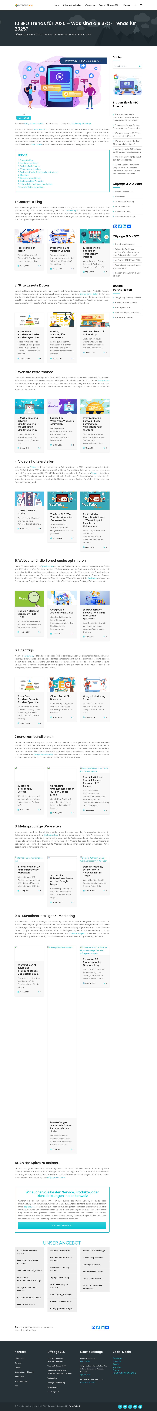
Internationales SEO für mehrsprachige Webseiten (29, 869)
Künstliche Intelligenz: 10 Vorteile (25, 788)
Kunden (126, 5)
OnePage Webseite (91, 1264)
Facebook (117, 1358)
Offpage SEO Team (56, 1177)
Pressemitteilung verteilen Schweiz (60, 249)
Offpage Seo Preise (72, 5)
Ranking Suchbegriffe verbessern (57, 334)
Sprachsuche (47, 566)
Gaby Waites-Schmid (33, 123)
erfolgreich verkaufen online (33, 1327)
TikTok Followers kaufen (27, 512)
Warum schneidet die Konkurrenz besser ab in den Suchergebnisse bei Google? (126, 117)
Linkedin (117, 1361)
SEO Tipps (86, 123)
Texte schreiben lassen (26, 249)
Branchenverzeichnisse (125, 216)
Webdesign (90, 5)
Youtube (117, 1367)
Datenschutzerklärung (24, 1372)
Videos (94, 473)
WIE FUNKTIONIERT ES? (62, 1225)
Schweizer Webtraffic (60, 1250)
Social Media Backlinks (93, 1278)
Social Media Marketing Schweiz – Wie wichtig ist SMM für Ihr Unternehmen (93, 520)
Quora (116, 1370)
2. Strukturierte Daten (28, 163)
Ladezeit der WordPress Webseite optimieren (62, 421)
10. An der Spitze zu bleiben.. (31, 187)
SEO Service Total (123, 206)
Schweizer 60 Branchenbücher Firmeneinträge (92, 962)
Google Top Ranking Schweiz (128, 297)
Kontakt (18, 1363)
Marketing (76, 123)
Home (56, 5)
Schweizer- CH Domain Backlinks (27, 1262)
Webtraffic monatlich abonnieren (92, 1287)
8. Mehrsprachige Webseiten (31, 181)
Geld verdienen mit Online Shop (94, 333)
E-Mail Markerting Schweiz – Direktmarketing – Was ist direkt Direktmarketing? (28, 424)
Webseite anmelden (124, 317)
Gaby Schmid (75, 1406)
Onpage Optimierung (59, 1277)
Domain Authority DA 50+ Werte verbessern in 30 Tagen (93, 871)
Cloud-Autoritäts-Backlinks (61, 698)
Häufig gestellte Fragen (61, 1308)
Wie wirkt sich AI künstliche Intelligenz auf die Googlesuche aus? (28, 969)
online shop (30, 1330)
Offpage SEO (20, 1358)
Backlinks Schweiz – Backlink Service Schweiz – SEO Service (94, 781)
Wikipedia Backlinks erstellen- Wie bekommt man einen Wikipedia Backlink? (126, 252)
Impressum (19, 1376)
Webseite (92, 578)
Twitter (116, 1364)
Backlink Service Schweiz (126, 302)
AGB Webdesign (21, 1381)
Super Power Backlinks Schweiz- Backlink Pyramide (28, 334)
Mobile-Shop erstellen (93, 1257)
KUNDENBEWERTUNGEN (124, 1373)
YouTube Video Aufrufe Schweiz (61, 1259)
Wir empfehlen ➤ (122, 307)
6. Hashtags (23, 175)
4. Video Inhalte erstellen (29, 169)
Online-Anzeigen (77, 933)
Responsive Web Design (94, 1250)
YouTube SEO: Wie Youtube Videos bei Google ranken (61, 517)
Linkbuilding (52, 1387)
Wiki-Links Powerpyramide (29, 1270)
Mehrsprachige (51, 835)
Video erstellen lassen (93, 1271)
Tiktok (33, 467)
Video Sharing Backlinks (61, 1294)
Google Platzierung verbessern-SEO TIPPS (28, 614)
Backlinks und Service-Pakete (27, 1252)
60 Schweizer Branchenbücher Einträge (29, 1279)
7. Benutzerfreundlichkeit (29, 178)
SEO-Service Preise (26, 1304)
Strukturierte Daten (89, 294)
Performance (104, 380)
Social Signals (53, 1392)
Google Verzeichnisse (43, 754)
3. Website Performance (29, 166)
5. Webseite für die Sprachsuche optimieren (38, 172)
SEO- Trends (39, 129)
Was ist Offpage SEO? (109, 5)
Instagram (28, 655)
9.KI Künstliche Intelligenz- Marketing (35, 184)
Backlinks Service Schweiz (29, 1297)
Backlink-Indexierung (125, 244)
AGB (16, 1386)
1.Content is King (25, 160)
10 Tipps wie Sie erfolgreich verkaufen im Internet (92, 252)
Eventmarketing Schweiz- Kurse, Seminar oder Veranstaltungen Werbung (92, 424)
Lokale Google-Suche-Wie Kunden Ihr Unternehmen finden (61, 1127)
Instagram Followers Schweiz (27, 1289)
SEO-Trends (36, 144)
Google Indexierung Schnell (94, 698)
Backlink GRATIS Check (60, 1301)
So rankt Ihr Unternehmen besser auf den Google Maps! (62, 790)
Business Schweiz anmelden (127, 312)
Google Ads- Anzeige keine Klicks (61, 611)
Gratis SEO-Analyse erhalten (59, 1286)
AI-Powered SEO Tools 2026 (127, 260)
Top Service (29, 1206)
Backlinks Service (122, 211)
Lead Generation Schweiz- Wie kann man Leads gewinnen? (94, 614)
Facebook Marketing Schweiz (59, 1269)
